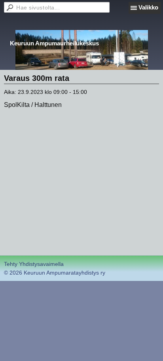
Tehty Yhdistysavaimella (34, 264)
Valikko (148, 7)
